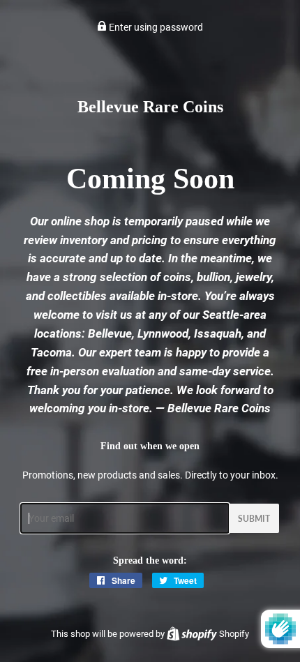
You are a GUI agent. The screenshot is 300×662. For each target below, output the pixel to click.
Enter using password (155, 27)
